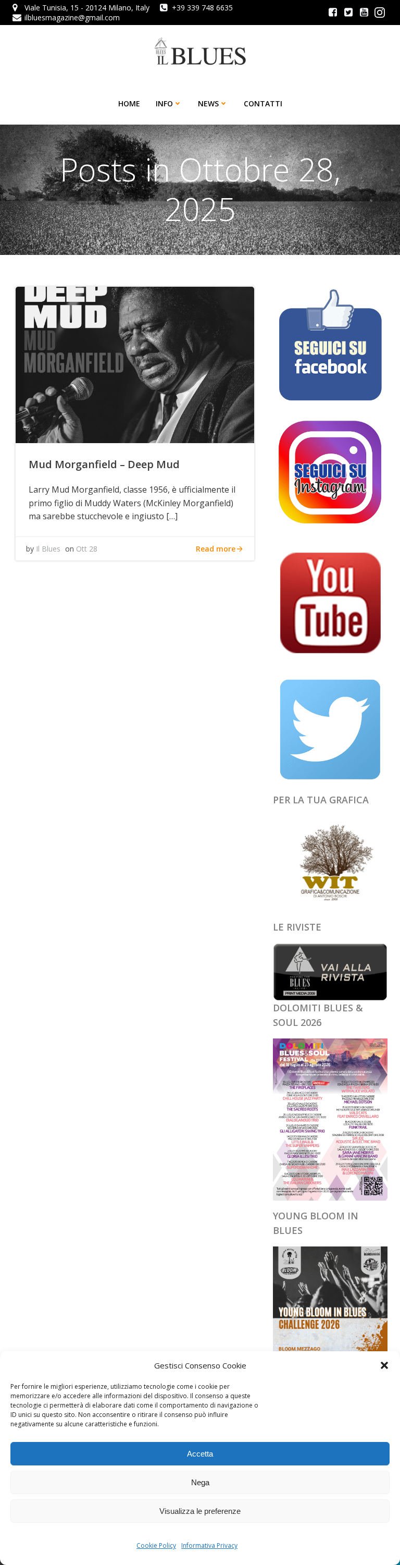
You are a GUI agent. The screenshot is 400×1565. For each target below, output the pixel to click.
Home (129, 103)
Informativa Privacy (209, 1545)
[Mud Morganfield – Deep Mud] (135, 364)
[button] (384, 1365)
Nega (200, 1482)
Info (164, 103)
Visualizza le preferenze (200, 1511)
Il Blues (48, 549)
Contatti (263, 103)
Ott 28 (86, 549)
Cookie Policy (156, 1545)
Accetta (200, 1453)
